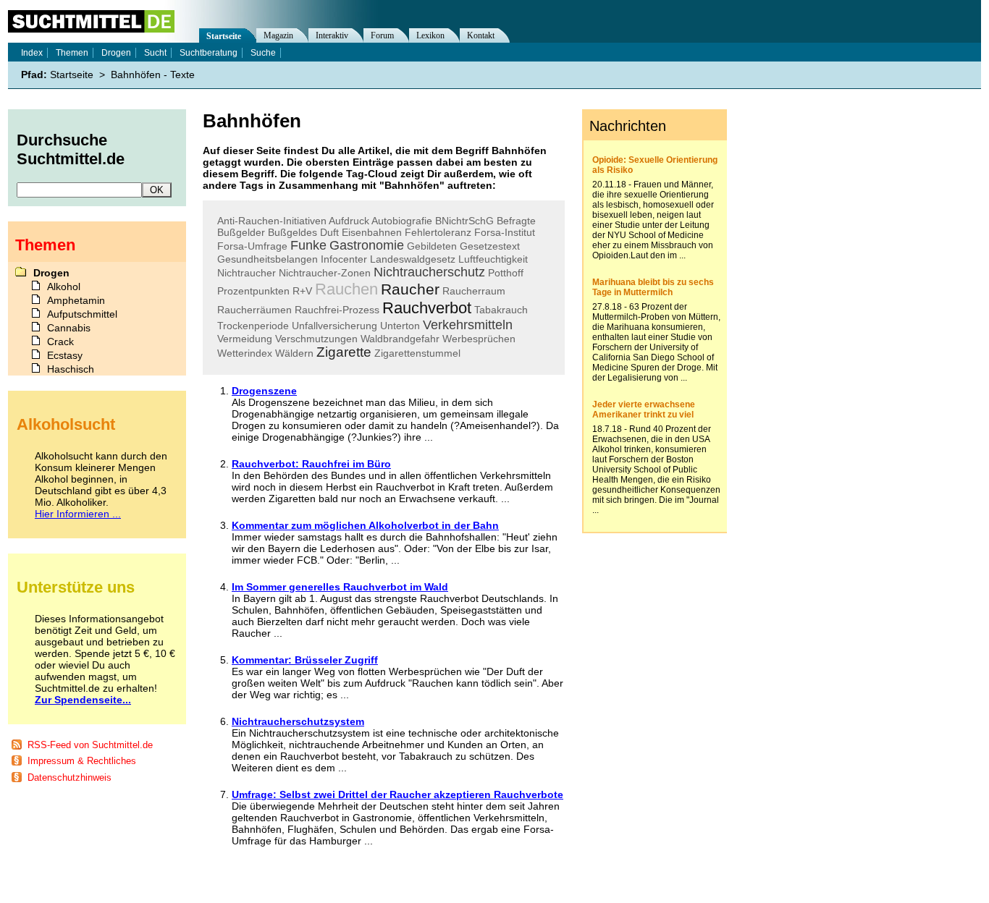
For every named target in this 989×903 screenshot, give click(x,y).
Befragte (516, 220)
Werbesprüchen (478, 338)
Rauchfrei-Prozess (337, 309)
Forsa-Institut (504, 232)
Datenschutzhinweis (69, 777)
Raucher (410, 289)
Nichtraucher (246, 273)
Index (32, 53)
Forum (382, 35)
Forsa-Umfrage (252, 246)
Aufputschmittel (82, 314)
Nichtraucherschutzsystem (298, 721)
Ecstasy (65, 355)
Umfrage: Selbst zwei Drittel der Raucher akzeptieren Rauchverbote (397, 794)
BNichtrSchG (464, 220)
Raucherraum (473, 291)
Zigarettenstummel (417, 353)
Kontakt (480, 35)
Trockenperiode (253, 325)
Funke (308, 245)
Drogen (116, 53)
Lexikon (430, 35)
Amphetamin (76, 300)
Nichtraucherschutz (429, 272)
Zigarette (343, 352)
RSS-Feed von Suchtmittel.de (90, 744)
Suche (263, 53)
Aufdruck (349, 220)
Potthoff (505, 273)
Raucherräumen (254, 309)
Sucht (155, 53)
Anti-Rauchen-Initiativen (272, 220)
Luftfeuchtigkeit (493, 259)
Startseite (223, 36)
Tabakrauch (501, 309)
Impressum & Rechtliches (82, 760)
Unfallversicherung (334, 325)
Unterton (400, 325)
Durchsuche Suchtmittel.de (71, 149)
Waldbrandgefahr (400, 338)
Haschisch (70, 369)
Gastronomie (366, 245)
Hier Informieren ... (78, 514)
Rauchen (346, 289)
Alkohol (63, 286)
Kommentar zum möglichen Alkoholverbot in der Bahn (365, 525)
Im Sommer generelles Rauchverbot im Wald (340, 587)
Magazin (278, 35)
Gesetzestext (490, 246)
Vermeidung (244, 338)
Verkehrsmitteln (468, 325)
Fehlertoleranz (438, 232)
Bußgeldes (292, 232)
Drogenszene (264, 391)
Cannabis (69, 328)
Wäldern (294, 353)
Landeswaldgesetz (412, 259)
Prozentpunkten (253, 291)
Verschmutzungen (316, 338)
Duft (329, 232)
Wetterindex (244, 353)
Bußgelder (241, 232)
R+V (302, 291)
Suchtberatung (208, 53)
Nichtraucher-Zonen (325, 273)
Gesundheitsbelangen (267, 259)
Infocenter (344, 259)
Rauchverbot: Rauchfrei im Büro (311, 464)
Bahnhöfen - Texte (153, 74)
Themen (72, 53)
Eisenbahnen (372, 232)
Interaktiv (332, 35)
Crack (60, 341)
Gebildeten (432, 246)
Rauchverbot (426, 308)
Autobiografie (401, 220)
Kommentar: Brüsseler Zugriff (305, 660)
